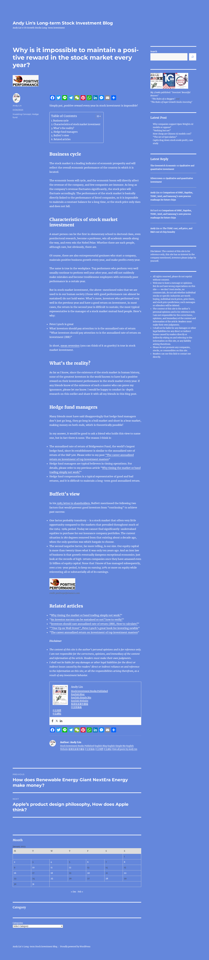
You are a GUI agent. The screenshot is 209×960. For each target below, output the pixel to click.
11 (51, 867)
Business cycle (61, 120)
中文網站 (57, 713)
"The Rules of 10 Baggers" (163, 99)
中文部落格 (76, 707)
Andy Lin (17, 105)
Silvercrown (156, 178)
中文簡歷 (57, 710)
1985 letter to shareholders (73, 503)
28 (107, 878)
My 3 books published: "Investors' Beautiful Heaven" (170, 94)
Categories (18, 923)
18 (52, 873)
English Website (79, 700)
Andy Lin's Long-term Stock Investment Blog (63, 23)
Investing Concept (22, 114)
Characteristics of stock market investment (77, 124)
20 (88, 873)
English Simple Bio (81, 697)
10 (33, 867)
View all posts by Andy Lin (124, 749)
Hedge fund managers (66, 132)
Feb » (80, 891)
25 (52, 878)
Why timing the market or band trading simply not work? (86, 615)
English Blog (78, 694)
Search (153, 51)
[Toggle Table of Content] (96, 116)
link (175, 353)
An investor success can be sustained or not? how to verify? (87, 619)
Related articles (62, 139)
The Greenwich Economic (163, 165)
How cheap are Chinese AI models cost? (172, 134)
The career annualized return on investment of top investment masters (94, 632)
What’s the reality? (63, 128)
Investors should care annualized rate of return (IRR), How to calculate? (94, 623)
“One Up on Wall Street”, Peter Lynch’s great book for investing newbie (94, 628)
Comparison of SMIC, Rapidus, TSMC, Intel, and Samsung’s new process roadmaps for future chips (171, 196)
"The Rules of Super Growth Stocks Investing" (171, 102)
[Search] (192, 57)
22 (125, 873)
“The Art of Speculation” (165, 137)
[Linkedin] (61, 721)
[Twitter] (56, 721)
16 (15, 873)
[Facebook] (52, 721)
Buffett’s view (61, 135)
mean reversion (70, 345)
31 (33, 884)
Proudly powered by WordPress (75, 946)
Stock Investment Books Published (89, 691)
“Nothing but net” (162, 130)
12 (70, 867)
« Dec (73, 891)
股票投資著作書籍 (79, 703)
